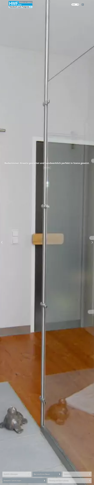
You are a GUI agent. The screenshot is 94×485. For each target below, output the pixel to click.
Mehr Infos (52, 168)
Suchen (78, 5)
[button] (83, 5)
